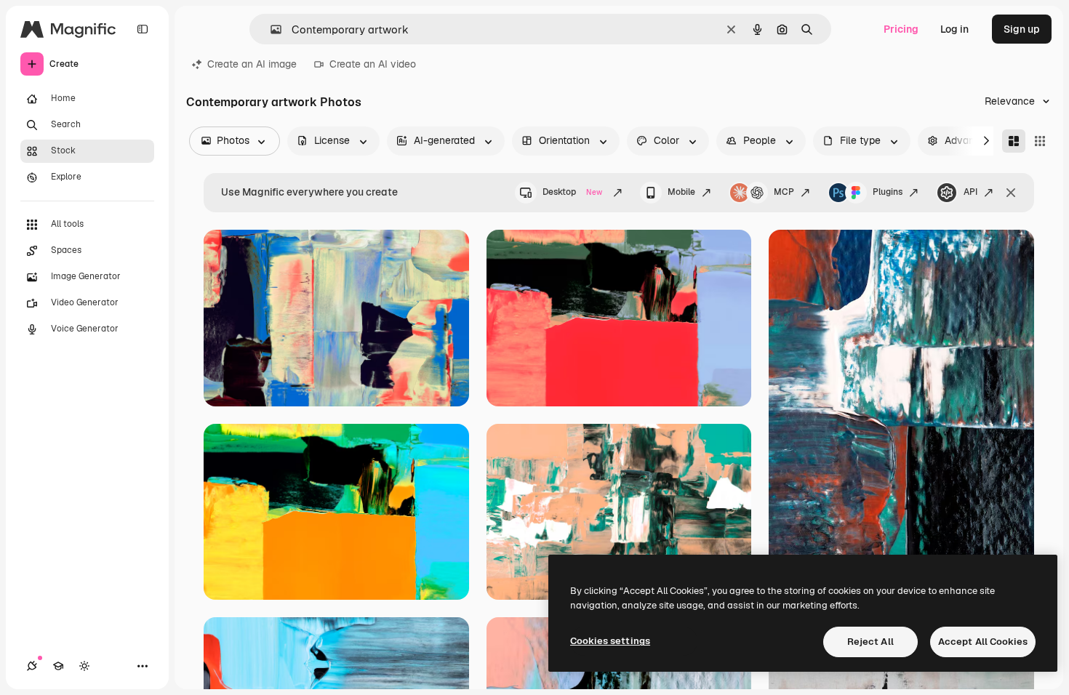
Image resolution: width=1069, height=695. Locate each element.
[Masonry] (1013, 141)
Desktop (572, 192)
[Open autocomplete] (270, 29)
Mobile (681, 192)
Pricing (901, 29)
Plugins (887, 192)
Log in (954, 29)
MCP (784, 192)
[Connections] (32, 666)
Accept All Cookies (983, 641)
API (970, 192)
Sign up (1022, 29)
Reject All (870, 641)
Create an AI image (252, 64)
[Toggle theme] (84, 666)
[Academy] (58, 666)
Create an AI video (372, 64)
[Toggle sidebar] (142, 29)
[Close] (1011, 192)
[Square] (1040, 141)
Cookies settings (610, 641)
